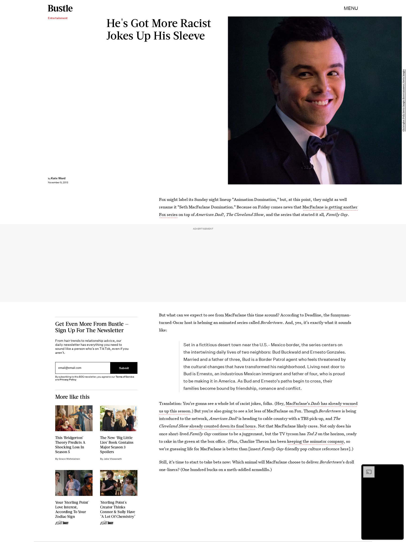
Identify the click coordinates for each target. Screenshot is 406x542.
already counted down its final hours (222, 426)
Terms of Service (125, 377)
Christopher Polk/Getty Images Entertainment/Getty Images (403, 100)
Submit (124, 368)
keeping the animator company (315, 441)
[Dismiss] (398, 468)
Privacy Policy (68, 379)
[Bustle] (60, 8)
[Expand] (366, 468)
